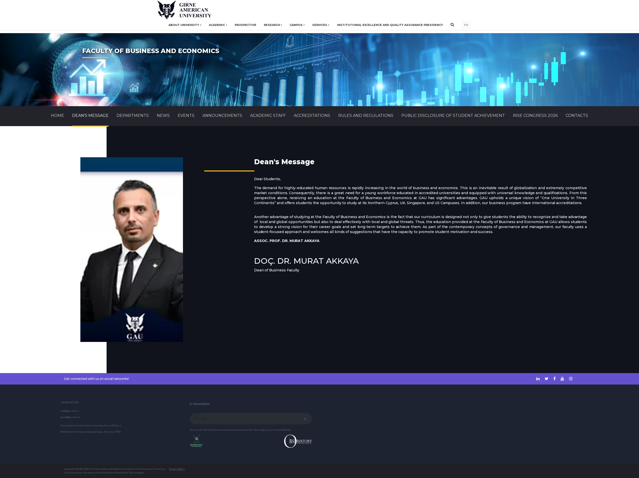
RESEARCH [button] (272, 25)
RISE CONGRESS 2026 (535, 115)
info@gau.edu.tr (69, 410)
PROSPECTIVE (245, 25)
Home (57, 115)
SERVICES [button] (319, 25)
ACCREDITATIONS (312, 115)
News (163, 115)
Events (186, 115)
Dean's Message (90, 115)
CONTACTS (577, 115)
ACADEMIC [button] (217, 25)
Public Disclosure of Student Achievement (453, 115)
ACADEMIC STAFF (268, 115)
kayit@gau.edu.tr (70, 417)
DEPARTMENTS (133, 115)
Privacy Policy (177, 469)
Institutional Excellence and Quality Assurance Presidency (390, 25)
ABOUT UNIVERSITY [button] (183, 25)
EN (466, 25)
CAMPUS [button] (296, 25)
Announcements (222, 115)
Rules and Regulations (365, 115)
